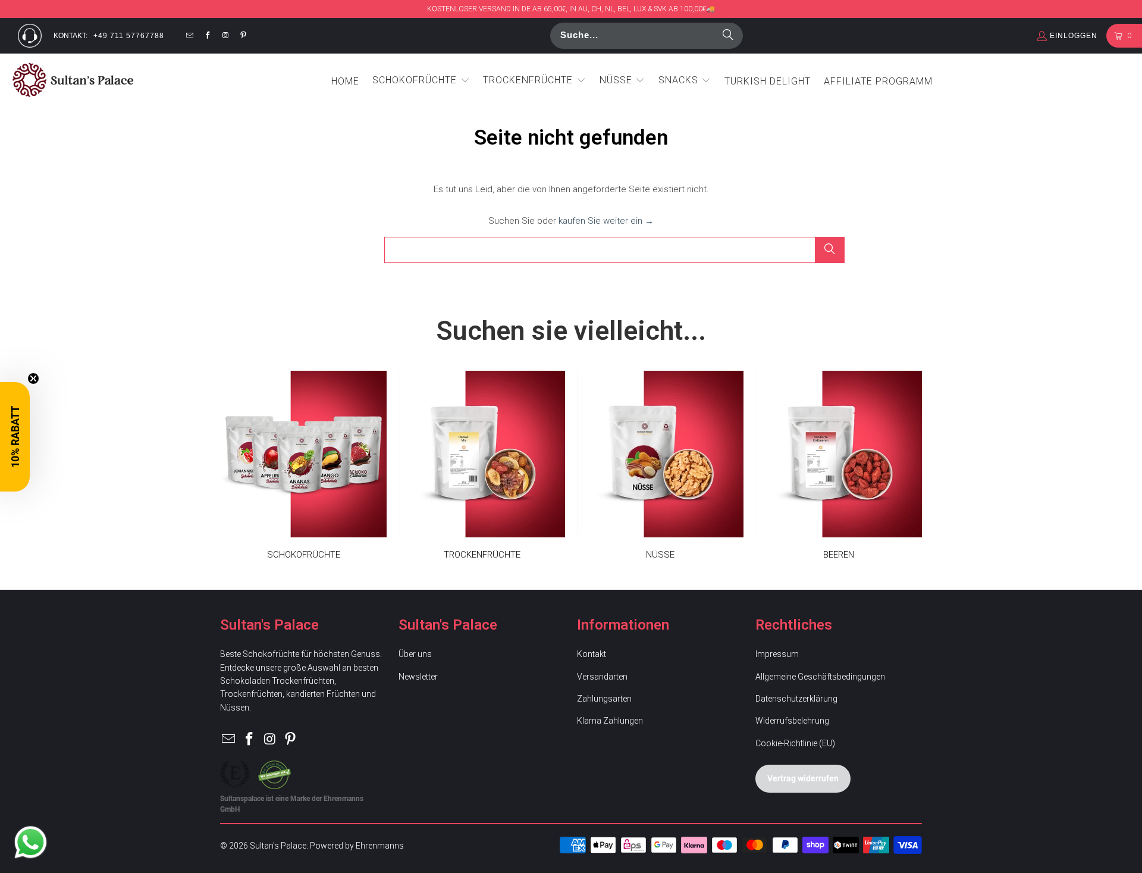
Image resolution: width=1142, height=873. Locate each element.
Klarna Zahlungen (610, 720)
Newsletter (418, 676)
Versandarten (602, 676)
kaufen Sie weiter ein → (606, 220)
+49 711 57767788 (128, 36)
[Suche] (728, 36)
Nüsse (660, 471)
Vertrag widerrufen (803, 778)
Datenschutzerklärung (796, 698)
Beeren (838, 471)
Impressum (777, 654)
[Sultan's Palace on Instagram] (225, 36)
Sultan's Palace (278, 845)
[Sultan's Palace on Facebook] (207, 36)
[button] (421, 81)
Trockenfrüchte (482, 471)
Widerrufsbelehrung (792, 720)
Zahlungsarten (604, 698)
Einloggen (1073, 36)
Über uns (415, 654)
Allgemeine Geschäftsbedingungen (820, 676)
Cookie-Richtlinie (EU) (795, 743)
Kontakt (591, 654)
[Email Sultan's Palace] (189, 36)
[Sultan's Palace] (73, 80)
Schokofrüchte (303, 471)
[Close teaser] (33, 378)
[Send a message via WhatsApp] (30, 842)
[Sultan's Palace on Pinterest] (244, 36)
